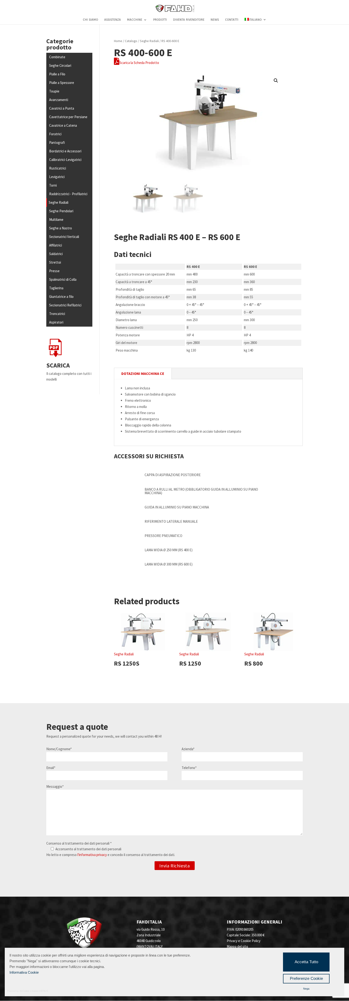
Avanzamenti (58, 99)
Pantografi (57, 142)
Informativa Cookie (24, 972)
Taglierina (56, 288)
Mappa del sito (237, 946)
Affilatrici (55, 245)
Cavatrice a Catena (63, 125)
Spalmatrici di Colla (62, 279)
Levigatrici (57, 176)
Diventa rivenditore (188, 19)
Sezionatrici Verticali (64, 236)
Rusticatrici (57, 168)
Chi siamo (90, 19)
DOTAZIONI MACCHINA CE (142, 373)
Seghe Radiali (58, 202)
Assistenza (112, 19)
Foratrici (55, 134)
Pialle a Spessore (61, 82)
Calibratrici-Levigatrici (65, 159)
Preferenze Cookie (306, 978)
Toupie (54, 91)
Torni (53, 185)
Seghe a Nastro (60, 228)
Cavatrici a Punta (61, 108)
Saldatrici (56, 253)
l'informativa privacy (92, 854)
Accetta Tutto (306, 962)
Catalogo (131, 41)
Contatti (231, 19)
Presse (54, 271)
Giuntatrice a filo (61, 296)
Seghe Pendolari (61, 211)
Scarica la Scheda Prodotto (139, 62)
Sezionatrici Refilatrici (65, 305)
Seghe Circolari (60, 65)
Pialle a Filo (57, 74)
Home (118, 41)
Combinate (57, 57)
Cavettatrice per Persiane (68, 117)
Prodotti (160, 19)
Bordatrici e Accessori (65, 151)
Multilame (56, 219)
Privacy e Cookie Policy (243, 940)
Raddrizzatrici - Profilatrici (68, 194)
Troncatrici (57, 313)
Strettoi (55, 262)
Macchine (134, 19)
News (215, 19)
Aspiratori (56, 322)
